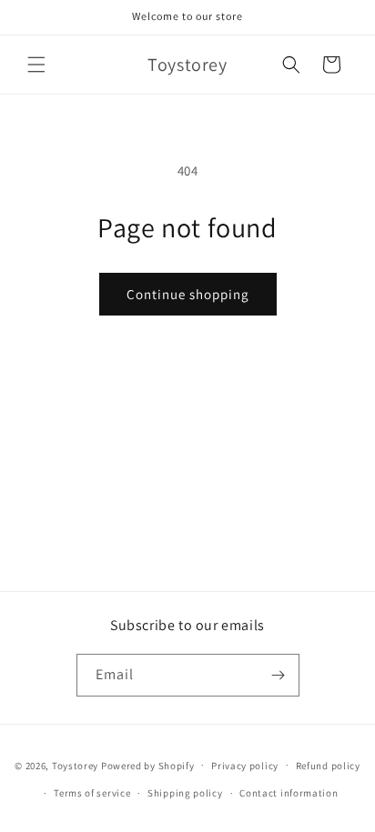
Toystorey (75, 764)
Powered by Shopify (148, 764)
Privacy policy (245, 765)
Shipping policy (185, 793)
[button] (36, 65)
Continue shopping (188, 294)
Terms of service (92, 793)
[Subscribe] (278, 675)
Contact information (288, 793)
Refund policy (328, 765)
